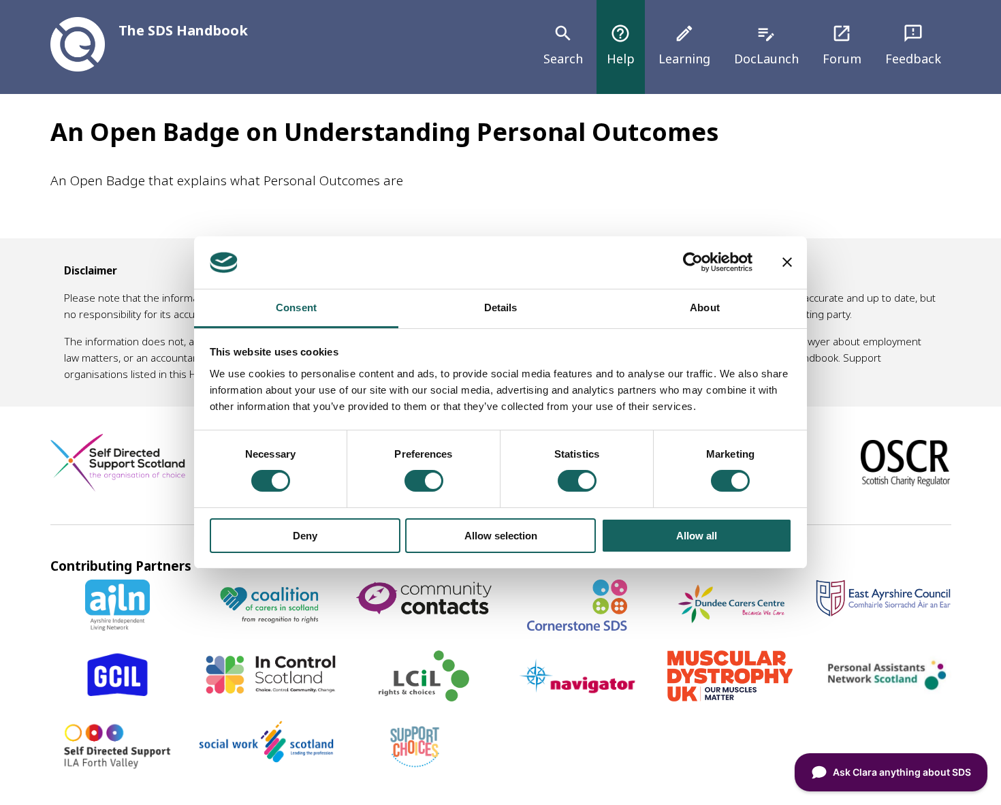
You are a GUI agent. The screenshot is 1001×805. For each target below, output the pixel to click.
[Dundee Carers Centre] (731, 626)
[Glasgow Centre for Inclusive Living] (117, 697)
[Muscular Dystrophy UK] (730, 697)
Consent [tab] (296, 307)
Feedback (913, 45)
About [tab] (705, 307)
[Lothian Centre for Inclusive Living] (424, 697)
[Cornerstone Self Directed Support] (577, 626)
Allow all (696, 535)
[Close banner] (787, 262)
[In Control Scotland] (270, 691)
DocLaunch (766, 45)
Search (563, 45)
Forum (842, 45)
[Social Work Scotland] (266, 758)
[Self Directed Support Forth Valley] (117, 767)
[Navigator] (577, 697)
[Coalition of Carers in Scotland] (271, 626)
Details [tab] (501, 307)
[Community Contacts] (423, 616)
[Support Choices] (414, 767)
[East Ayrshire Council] (883, 611)
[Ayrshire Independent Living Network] (117, 626)
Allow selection (500, 535)
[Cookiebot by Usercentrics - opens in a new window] (692, 262)
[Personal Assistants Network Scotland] (883, 692)
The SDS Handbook (183, 30)
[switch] (423, 481)
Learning (684, 45)
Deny (305, 535)
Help (621, 45)
